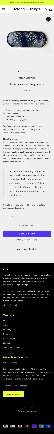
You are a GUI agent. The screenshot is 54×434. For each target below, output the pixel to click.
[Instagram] (10, 305)
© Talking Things (27, 407)
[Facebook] (4, 305)
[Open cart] (50, 9)
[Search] (46, 9)
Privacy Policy (9, 338)
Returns (6, 334)
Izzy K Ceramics (27, 78)
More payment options (27, 240)
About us (7, 325)
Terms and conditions (12, 347)
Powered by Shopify (27, 411)
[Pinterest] (16, 305)
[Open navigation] (3, 9)
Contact (6, 343)
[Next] (40, 71)
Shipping (7, 329)
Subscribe (13, 394)
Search (6, 320)
